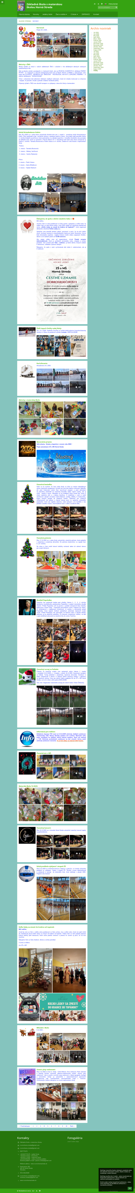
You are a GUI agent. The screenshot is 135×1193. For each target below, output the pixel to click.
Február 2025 (97, 59)
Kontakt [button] (96, 14)
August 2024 (97, 69)
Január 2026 (97, 42)
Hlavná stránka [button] (24, 14)
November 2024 (98, 64)
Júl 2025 (96, 51)
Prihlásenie (113, 4)
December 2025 (98, 43)
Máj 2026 (96, 36)
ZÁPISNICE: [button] (86, 14)
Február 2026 (97, 40)
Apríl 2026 (96, 37)
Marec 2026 (97, 39)
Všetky (95, 70)
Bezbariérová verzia (24, 1191)
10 (66, 1126)
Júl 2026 (96, 32)
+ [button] (95, 4)
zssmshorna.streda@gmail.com (29, 1145)
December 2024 (98, 62)
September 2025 (98, 48)
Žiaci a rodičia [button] (60, 14)
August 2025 (97, 50)
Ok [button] (130, 1188)
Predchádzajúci (25, 1126)
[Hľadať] (116, 7)
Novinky (36, 21)
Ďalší (71, 1126)
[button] (102, 4)
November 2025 (98, 45)
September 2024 (98, 67)
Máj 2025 (96, 55)
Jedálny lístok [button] (47, 14)
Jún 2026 (96, 34)
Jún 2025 (96, 53)
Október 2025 (97, 47)
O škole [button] (73, 14)
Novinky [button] (36, 14)
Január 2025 (97, 61)
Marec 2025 (97, 58)
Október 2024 (97, 66)
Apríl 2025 (96, 56)
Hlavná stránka (25, 21)
